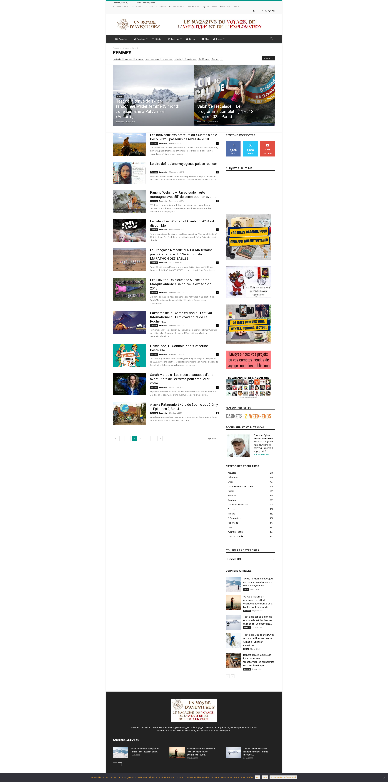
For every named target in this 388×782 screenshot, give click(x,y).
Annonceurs (225, 7)
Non (265, 777)
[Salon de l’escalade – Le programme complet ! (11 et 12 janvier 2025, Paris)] (234, 100)
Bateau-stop (167, 59)
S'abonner (268, 142)
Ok (257, 777)
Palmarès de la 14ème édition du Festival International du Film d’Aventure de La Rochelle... (181, 317)
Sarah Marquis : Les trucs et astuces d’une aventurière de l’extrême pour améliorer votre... (181, 379)
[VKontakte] (273, 11)
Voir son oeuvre (261, 454)
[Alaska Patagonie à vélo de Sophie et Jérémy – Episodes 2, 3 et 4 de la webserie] (129, 414)
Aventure (141, 39)
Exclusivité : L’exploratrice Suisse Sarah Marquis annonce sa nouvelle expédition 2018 (180, 284)
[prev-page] (115, 438)
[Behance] (254, 11)
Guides (247, 611)
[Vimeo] (269, 11)
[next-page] (160, 438)
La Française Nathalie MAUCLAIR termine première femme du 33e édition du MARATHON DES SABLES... (181, 254)
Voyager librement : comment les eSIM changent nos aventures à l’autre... (201, 751)
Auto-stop (128, 59)
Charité (178, 59)
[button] (271, 39)
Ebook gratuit (161, 7)
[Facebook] (258, 11)
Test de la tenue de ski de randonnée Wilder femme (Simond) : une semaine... (257, 620)
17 (153, 438)
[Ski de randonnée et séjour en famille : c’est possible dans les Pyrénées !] (233, 584)
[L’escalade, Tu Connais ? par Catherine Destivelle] (129, 355)
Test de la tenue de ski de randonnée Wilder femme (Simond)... (255, 751)
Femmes (125, 48)
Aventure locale (152, 59)
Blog (207, 39)
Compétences (190, 59)
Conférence (204, 59)
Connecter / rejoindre (146, 3)
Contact (236, 7)
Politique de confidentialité (283, 777)
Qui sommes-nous (120, 7)
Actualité (123, 39)
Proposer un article (209, 7)
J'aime (233, 142)
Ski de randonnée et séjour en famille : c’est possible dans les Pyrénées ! (258, 582)
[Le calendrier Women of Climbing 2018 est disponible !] (129, 230)
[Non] (384, 777)
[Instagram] (262, 11)
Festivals (175, 39)
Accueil (116, 48)
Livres (192, 39)
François (120, 122)
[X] (265, 11)
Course (215, 59)
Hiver (246, 589)
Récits (158, 39)
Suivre (250, 142)
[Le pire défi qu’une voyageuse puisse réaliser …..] (129, 173)
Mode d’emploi (137, 7)
